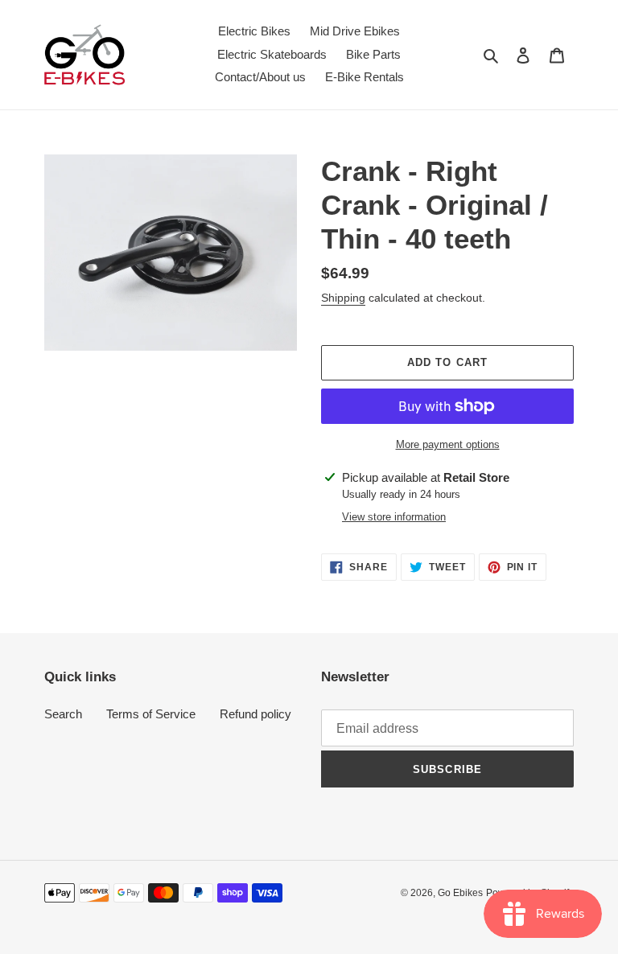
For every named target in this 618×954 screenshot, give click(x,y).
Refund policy (255, 714)
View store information (394, 517)
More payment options (448, 444)
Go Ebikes (460, 892)
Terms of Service (151, 714)
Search (63, 714)
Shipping (343, 297)
